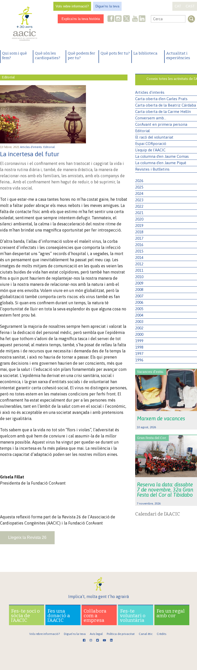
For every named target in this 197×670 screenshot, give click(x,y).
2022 (139, 206)
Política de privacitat (121, 634)
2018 (139, 232)
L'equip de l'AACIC (150, 150)
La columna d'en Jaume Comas (162, 156)
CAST (190, 6)
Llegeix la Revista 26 (27, 537)
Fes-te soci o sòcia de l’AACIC (25, 615)
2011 (139, 270)
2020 (139, 219)
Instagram (119, 19)
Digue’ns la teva (107, 6)
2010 (139, 277)
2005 (139, 309)
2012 (139, 264)
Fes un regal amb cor (170, 613)
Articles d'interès (149, 92)
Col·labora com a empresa (95, 615)
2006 (139, 302)
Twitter (126, 19)
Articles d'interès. (31, 147)
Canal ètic (146, 634)
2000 (139, 334)
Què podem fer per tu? (81, 55)
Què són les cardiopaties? (47, 55)
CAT (178, 6)
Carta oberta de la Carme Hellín (163, 111)
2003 (139, 321)
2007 (139, 296)
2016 (139, 245)
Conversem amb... (150, 118)
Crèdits (161, 634)
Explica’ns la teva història (81, 19)
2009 (139, 283)
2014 (139, 257)
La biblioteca (145, 53)
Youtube (135, 19)
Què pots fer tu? (115, 53)
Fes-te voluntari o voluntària (132, 615)
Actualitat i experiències (178, 55)
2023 (139, 200)
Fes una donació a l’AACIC (58, 615)
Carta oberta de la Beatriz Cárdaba (165, 105)
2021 (139, 213)
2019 (139, 225)
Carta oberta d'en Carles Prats (161, 99)
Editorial (142, 131)
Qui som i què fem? (14, 55)
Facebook (111, 19)
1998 (139, 347)
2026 (139, 181)
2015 (139, 251)
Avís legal (96, 634)
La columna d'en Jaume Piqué (160, 163)
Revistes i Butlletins (152, 169)
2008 (139, 289)
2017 (139, 238)
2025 (139, 187)
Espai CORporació (150, 143)
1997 (139, 353)
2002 (139, 328)
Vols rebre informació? (72, 6)
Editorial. (49, 147)
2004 (139, 315)
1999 (139, 341)
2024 (139, 193)
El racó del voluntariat (154, 137)
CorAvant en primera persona (161, 124)
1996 (139, 360)
